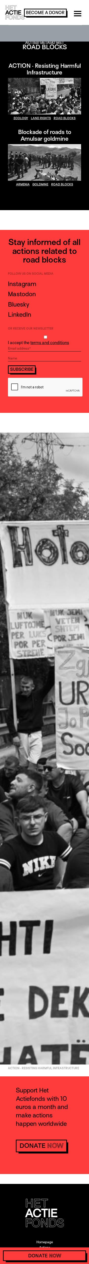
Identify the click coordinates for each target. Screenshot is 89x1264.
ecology (21, 118)
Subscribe (22, 369)
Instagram (22, 284)
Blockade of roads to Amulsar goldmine (44, 135)
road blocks (65, 118)
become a (45, 12)
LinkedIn (19, 314)
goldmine (40, 184)
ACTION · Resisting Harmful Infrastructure (44, 69)
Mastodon (22, 294)
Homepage (44, 1242)
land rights (41, 118)
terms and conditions (49, 342)
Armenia (23, 184)
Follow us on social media (30, 273)
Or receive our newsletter (30, 328)
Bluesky (18, 304)
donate (41, 1145)
